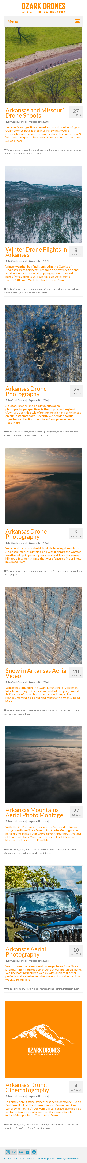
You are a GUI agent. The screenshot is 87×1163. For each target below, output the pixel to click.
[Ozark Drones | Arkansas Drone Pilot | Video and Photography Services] (43, 8)
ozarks (7, 713)
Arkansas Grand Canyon (64, 571)
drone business (11, 292)
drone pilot (25, 292)
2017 (45, 261)
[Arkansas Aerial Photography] (43, 904)
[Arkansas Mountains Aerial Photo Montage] (43, 764)
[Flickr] (21, 1152)
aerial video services (29, 710)
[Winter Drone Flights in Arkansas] (43, 204)
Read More (15, 140)
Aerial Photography (16, 849)
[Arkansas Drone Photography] (43, 343)
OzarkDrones (18, 121)
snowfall (22, 713)
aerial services (33, 849)
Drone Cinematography (38, 1128)
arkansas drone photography (42, 431)
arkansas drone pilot (29, 149)
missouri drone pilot (19, 153)
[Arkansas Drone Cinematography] (43, 1039)
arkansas (23, 289)
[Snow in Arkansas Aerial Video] (43, 625)
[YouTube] (27, 1152)
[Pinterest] (34, 1152)
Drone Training (55, 988)
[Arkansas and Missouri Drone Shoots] (43, 65)
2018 (45, 121)
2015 (45, 821)
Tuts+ (76, 988)
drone (76, 289)
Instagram (68, 988)
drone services (56, 149)
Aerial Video (13, 149)
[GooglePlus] (14, 1152)
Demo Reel (21, 1128)
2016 (45, 400)
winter (45, 292)
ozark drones (35, 153)
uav (39, 292)
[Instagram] (8, 1152)
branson (44, 149)
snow (34, 292)
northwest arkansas (20, 435)
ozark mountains (40, 853)
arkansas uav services (67, 431)
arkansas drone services (61, 289)
